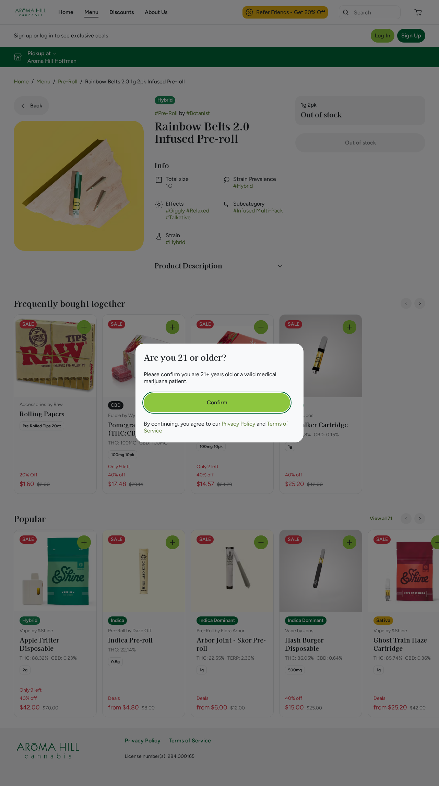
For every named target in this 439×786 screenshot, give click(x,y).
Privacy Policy (238, 423)
